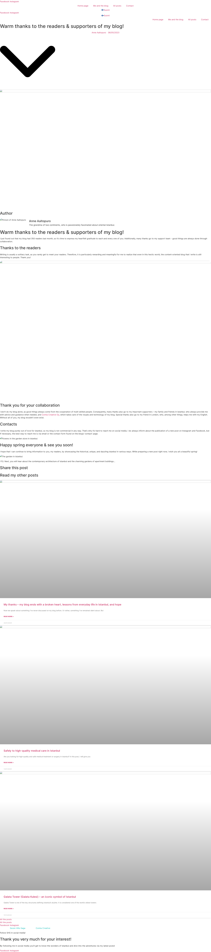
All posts (117, 6)
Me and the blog (100, 6)
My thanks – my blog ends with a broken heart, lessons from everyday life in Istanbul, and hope (62, 604)
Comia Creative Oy (50, 414)
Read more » (9, 616)
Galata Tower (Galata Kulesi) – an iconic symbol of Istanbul (40, 896)
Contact (130, 6)
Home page (83, 6)
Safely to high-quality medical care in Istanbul (32, 750)
